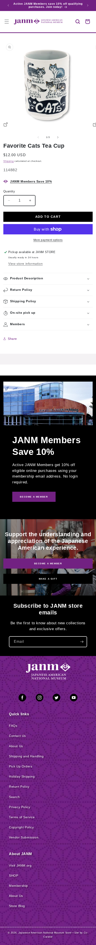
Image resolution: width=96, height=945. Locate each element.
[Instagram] (39, 698)
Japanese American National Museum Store (45, 932)
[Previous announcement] (8, 5)
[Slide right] (58, 137)
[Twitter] (56, 698)
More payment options (48, 240)
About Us (16, 746)
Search (14, 797)
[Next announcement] (88, 5)
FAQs (13, 725)
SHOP (13, 875)
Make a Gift (48, 579)
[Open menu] (7, 22)
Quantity (9, 191)
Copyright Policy (21, 827)
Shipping (8, 161)
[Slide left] (38, 137)
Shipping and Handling (26, 756)
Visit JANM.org (20, 865)
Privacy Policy (19, 807)
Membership (18, 885)
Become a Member (48, 563)
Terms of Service (22, 817)
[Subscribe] (82, 641)
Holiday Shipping (22, 776)
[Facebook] (22, 698)
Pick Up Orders (20, 766)
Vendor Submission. (24, 837)
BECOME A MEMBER (34, 497)
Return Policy (19, 786)
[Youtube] (73, 698)
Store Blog (17, 906)
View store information (25, 263)
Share (12, 338)
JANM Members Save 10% (31, 181)
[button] (78, 22)
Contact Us (17, 736)
